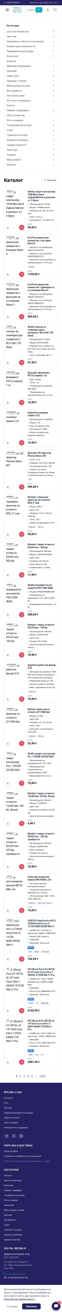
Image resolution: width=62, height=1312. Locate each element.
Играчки (11, 164)
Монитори (12, 56)
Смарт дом (13, 76)
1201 (42, 1076)
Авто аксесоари (15, 95)
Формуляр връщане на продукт (18, 1113)
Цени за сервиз (11, 1123)
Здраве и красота (16, 145)
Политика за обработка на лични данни (22, 1156)
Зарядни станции (16, 81)
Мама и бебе (14, 159)
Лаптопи (11, 36)
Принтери (12, 150)
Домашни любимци (17, 140)
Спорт (10, 130)
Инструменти (14, 90)
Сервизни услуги (12, 1118)
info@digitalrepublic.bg (18, 1278)
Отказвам (12, 1306)
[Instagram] (21, 1136)
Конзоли (11, 61)
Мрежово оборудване (19, 66)
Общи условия (11, 1151)
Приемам (31, 1306)
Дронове (12, 71)
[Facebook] (6, 1136)
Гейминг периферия (18, 110)
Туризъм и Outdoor (17, 135)
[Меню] (7, 10)
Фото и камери (15, 120)
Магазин (8, 1108)
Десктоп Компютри (18, 31)
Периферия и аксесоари (20, 51)
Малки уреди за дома (18, 85)
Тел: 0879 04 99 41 (16, 1274)
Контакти (8, 1098)
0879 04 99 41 (13, 2)
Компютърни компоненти (21, 46)
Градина (11, 154)
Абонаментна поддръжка (16, 1127)
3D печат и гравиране (19, 100)
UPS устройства (16, 115)
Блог (6, 1103)
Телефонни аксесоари (19, 125)
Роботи (11, 105)
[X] (14, 1136)
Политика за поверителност (19, 1299)
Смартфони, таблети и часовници (25, 41)
